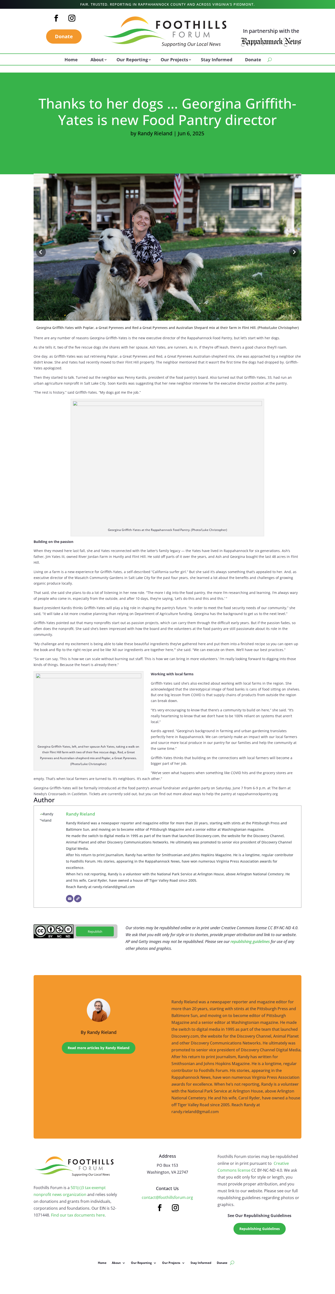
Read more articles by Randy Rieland (98, 1047)
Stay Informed (216, 60)
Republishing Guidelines (259, 1228)
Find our (59, 1215)
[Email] (69, 898)
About (97, 60)
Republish (95, 931)
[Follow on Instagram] (72, 18)
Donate (64, 36)
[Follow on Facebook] (56, 18)
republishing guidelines (250, 941)
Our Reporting (132, 60)
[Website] (77, 898)
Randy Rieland (155, 133)
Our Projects (174, 60)
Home (71, 60)
